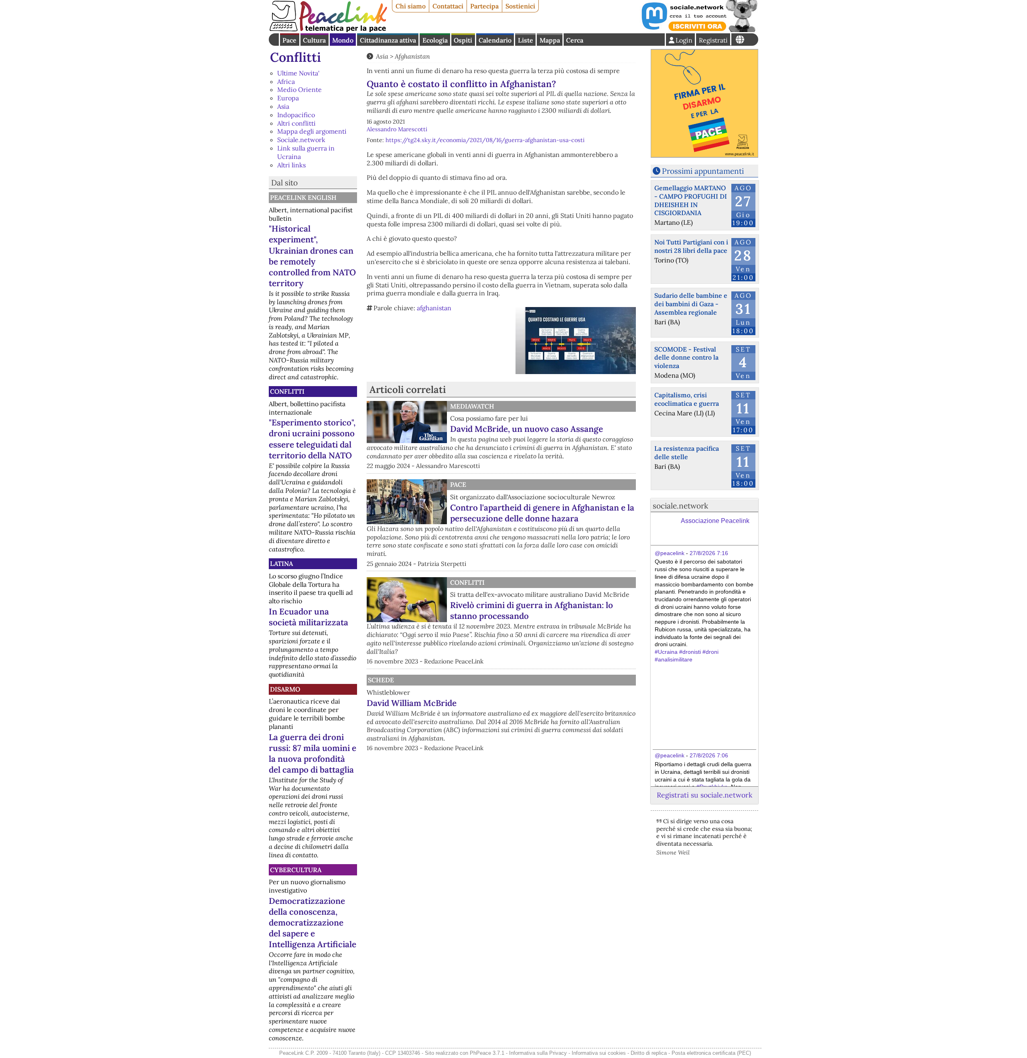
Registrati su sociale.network (704, 795)
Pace (289, 40)
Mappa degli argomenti (312, 131)
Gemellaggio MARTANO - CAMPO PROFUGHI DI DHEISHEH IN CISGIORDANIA (690, 200)
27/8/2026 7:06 (709, 755)
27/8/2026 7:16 (709, 553)
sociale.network (680, 506)
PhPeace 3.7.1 (487, 1053)
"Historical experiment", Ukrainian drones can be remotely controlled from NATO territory (312, 255)
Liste (525, 40)
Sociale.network (301, 140)
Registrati (713, 40)
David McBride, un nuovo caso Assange (526, 428)
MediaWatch (472, 406)
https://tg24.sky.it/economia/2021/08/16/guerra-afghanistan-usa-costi (485, 140)
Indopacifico (296, 115)
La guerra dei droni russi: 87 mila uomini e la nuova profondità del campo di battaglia (312, 753)
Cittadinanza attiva (388, 40)
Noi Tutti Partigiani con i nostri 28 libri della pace (691, 246)
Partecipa (484, 6)
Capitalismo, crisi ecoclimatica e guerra (686, 399)
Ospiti (463, 40)
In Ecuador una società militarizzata (308, 617)
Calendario (495, 40)
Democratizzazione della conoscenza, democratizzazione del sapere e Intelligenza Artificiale (312, 922)
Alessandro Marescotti (397, 129)
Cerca (574, 40)
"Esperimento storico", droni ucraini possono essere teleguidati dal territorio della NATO (312, 438)
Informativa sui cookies (599, 1053)
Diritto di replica (649, 1053)
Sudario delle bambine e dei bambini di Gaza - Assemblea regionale (690, 303)
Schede (381, 680)
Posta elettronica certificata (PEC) (711, 1053)
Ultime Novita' (298, 73)
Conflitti (295, 57)
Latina (281, 564)
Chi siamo (411, 6)
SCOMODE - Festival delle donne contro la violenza (686, 357)
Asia (283, 106)
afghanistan (434, 308)
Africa (286, 81)
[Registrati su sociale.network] (698, 30)
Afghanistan (412, 56)
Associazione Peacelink (715, 520)
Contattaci (447, 6)
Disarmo (285, 689)
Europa (288, 98)
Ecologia (435, 40)
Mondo (342, 40)
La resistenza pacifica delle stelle (686, 452)
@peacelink (669, 553)
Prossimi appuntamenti (703, 171)
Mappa (550, 40)
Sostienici (520, 6)
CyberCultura (295, 870)
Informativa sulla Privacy (538, 1053)
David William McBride (412, 703)
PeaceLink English (303, 197)
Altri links (291, 165)
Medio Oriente (299, 89)
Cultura (314, 40)
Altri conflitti (296, 123)
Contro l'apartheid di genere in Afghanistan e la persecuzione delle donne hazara (542, 513)
